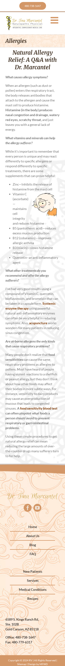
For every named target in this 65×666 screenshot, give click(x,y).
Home (32, 527)
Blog (32, 545)
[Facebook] (28, 508)
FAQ (33, 554)
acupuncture (38, 323)
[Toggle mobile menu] (55, 20)
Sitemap (21, 664)
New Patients (32, 571)
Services (33, 580)
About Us (32, 536)
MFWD (44, 664)
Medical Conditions (33, 589)
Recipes (32, 599)
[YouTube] (37, 508)
